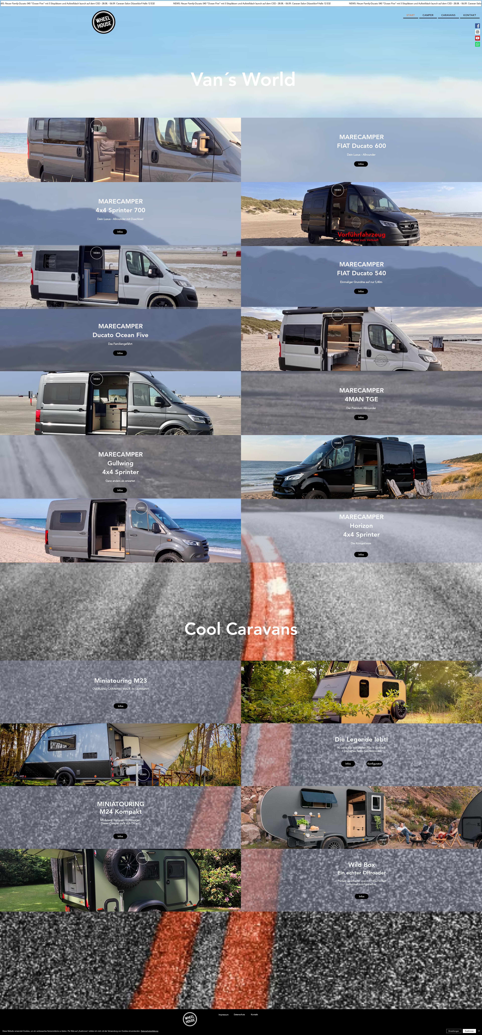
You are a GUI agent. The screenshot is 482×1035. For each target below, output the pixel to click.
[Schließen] (478, 1031)
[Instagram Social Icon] (477, 31)
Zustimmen (469, 1031)
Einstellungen (453, 1031)
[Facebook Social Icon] (477, 25)
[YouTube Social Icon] (477, 38)
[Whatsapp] (477, 44)
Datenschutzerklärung (149, 1031)
